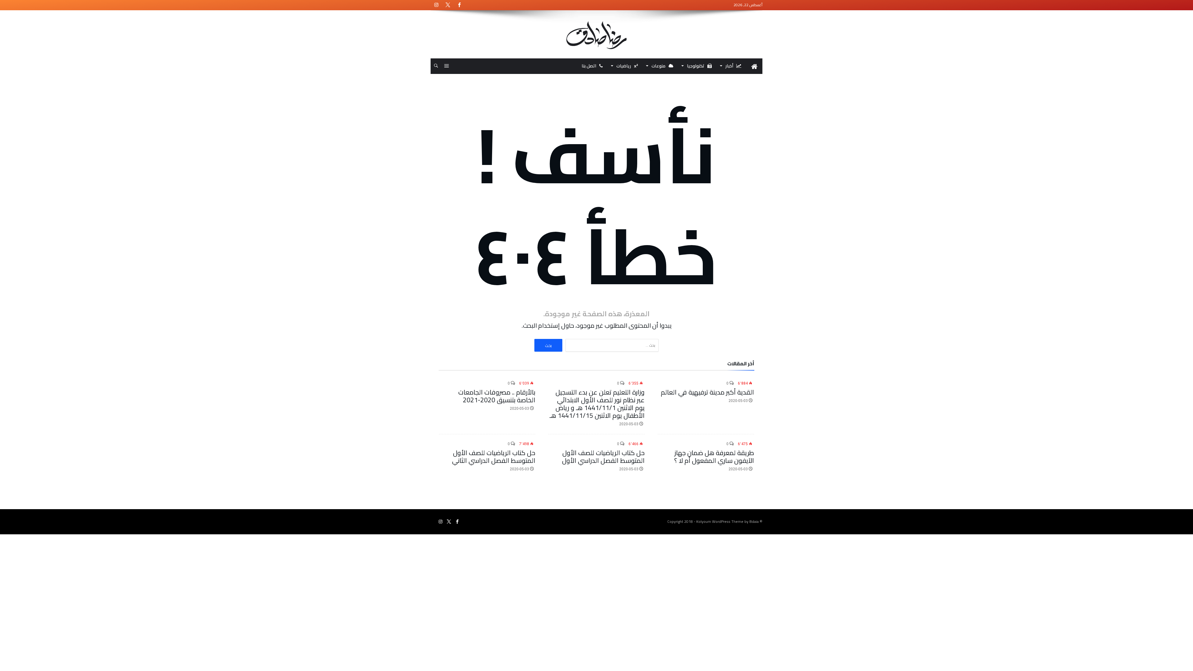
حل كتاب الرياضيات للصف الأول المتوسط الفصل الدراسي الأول (603, 457)
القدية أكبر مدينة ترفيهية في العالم (707, 392)
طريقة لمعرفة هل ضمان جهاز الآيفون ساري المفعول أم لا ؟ (714, 457)
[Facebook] (459, 5)
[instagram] (436, 5)
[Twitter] (448, 5)
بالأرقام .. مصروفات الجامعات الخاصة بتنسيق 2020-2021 (496, 396)
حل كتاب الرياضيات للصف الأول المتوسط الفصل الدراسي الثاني (493, 457)
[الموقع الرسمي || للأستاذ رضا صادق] (596, 21)
